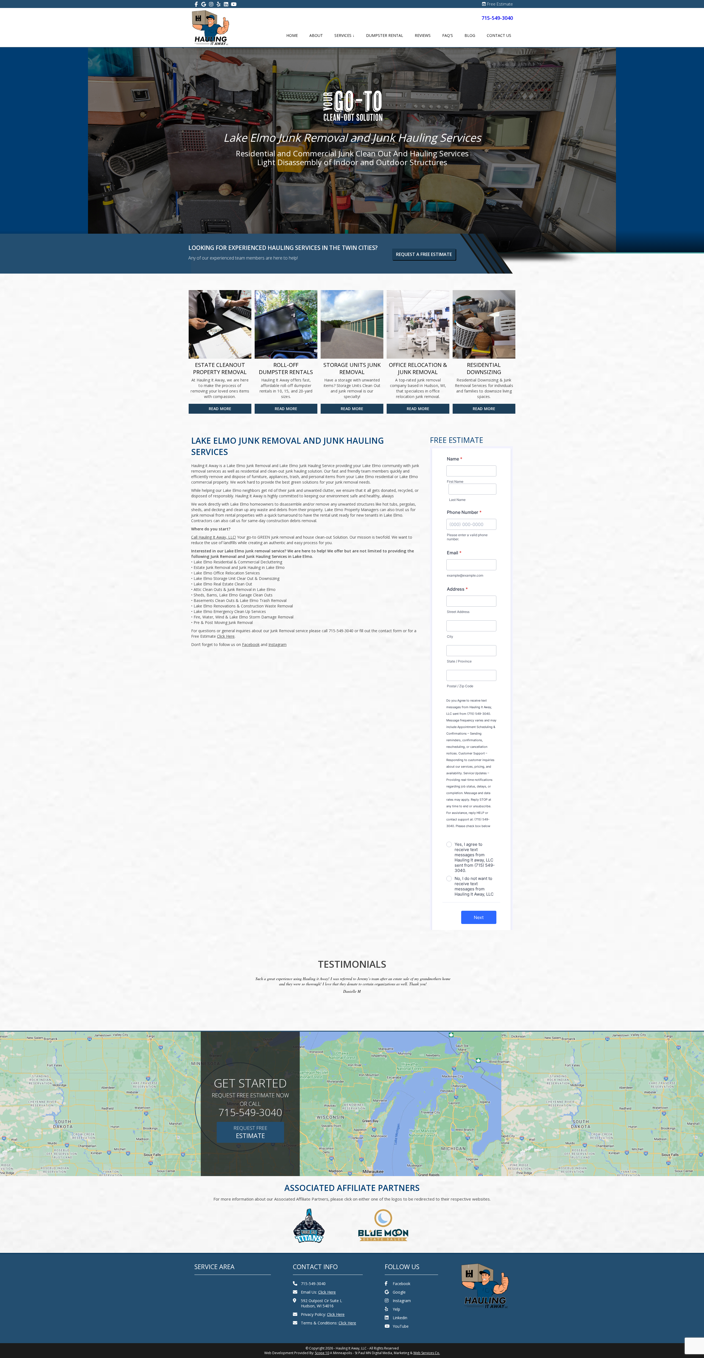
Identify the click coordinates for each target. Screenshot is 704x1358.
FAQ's (447, 35)
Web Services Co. (426, 1353)
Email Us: (318, 1292)
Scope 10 (322, 1353)
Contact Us (499, 35)
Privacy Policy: (323, 1314)
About (316, 35)
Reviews (423, 35)
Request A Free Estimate (424, 254)
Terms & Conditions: (328, 1323)
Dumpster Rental (384, 35)
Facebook (401, 1283)
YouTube (401, 1326)
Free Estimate (500, 4)
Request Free (250, 1132)
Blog (469, 35)
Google (399, 1292)
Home (292, 35)
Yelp (396, 1309)
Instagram (402, 1300)
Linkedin (400, 1317)
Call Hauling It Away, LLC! (213, 537)
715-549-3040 (497, 18)
